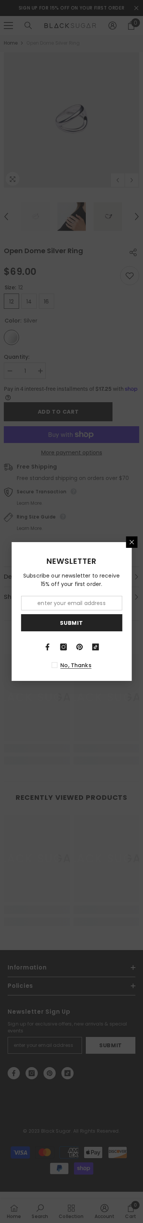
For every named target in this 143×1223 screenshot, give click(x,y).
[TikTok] (96, 647)
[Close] (131, 542)
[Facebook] (48, 647)
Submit (71, 623)
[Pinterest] (80, 647)
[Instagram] (64, 647)
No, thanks (75, 665)
